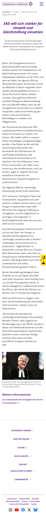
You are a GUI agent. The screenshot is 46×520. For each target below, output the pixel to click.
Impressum (12, 498)
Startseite (6, 12)
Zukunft (23, 464)
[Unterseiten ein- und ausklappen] (33, 430)
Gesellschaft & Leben (21, 471)
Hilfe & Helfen (21, 456)
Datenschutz (24, 498)
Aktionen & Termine (21, 430)
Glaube (21, 447)
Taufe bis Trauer (21, 439)
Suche (33, 504)
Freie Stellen (34, 501)
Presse (24, 501)
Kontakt (35, 498)
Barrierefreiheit (12, 501)
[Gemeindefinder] (43, 262)
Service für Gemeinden (19, 504)
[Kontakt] (43, 257)
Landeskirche (21, 479)
